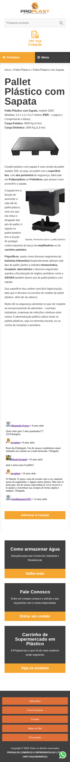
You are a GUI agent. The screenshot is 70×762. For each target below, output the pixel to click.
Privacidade (35, 737)
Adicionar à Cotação (35, 515)
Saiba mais (35, 573)
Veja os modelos (35, 668)
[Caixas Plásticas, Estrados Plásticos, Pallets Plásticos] (35, 8)
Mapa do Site (35, 728)
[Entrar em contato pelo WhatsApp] (63, 755)
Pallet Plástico (22, 69)
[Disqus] (35, 377)
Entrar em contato (35, 616)
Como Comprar (35, 710)
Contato (35, 719)
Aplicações (35, 701)
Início (8, 69)
